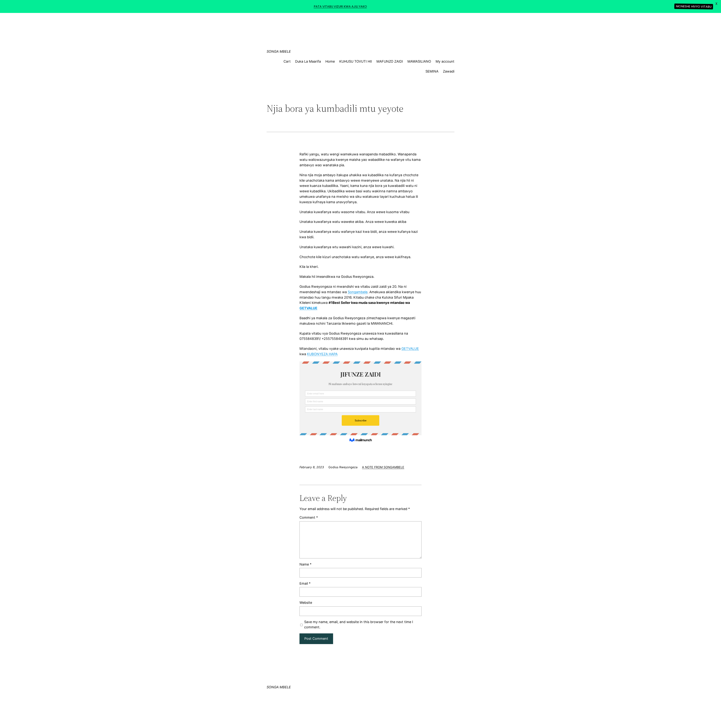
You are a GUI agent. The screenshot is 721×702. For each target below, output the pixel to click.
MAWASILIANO (419, 61)
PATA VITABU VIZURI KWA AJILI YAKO (340, 6)
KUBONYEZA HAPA (322, 354)
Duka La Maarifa (308, 61)
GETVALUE (410, 349)
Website (305, 603)
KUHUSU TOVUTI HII (355, 61)
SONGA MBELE (279, 51)
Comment (308, 517)
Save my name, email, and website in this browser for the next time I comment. (358, 624)
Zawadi (448, 71)
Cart (287, 61)
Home (330, 61)
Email (305, 583)
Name (305, 564)
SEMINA (431, 71)
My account (445, 61)
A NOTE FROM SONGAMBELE (383, 467)
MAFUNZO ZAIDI (389, 61)
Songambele (357, 292)
